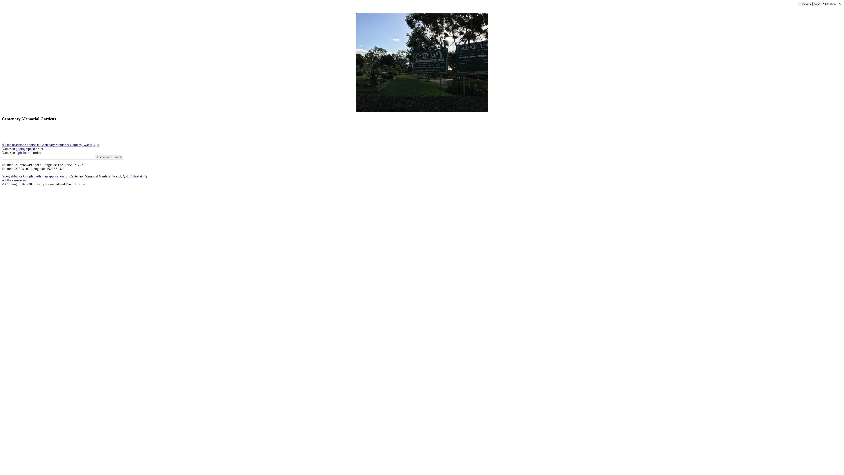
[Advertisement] (134, 201)
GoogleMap (10, 176)
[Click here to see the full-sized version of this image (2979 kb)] (422, 111)
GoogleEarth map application (44, 176)
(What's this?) (139, 176)
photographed (25, 149)
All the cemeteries (14, 180)
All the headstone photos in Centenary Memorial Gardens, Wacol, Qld (50, 145)
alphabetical (24, 153)
